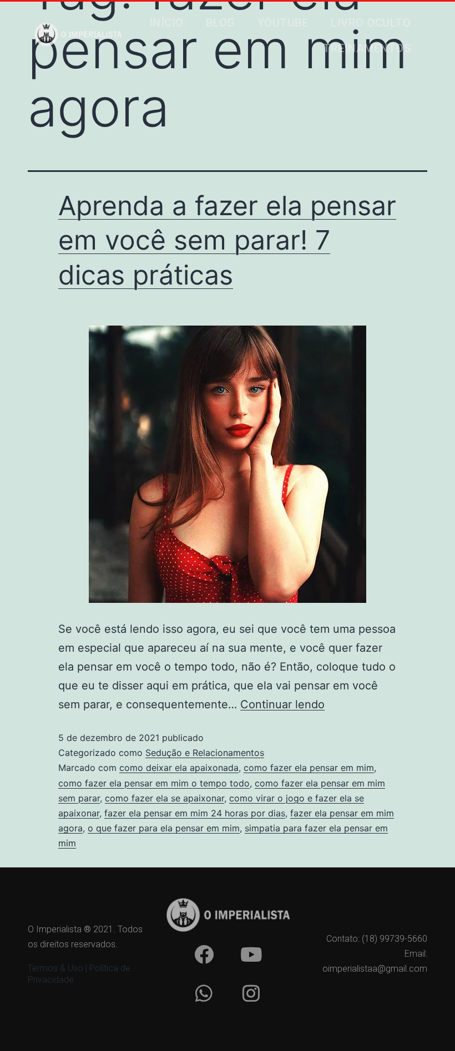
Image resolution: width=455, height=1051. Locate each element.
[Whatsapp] (203, 992)
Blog (220, 22)
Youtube (283, 22)
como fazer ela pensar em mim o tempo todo (154, 783)
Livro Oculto (371, 22)
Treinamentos (367, 48)
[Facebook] (203, 954)
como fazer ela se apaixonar (164, 798)
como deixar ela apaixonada (179, 767)
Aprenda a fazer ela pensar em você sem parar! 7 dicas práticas (227, 240)
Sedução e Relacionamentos (204, 752)
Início (166, 22)
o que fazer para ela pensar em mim (164, 828)
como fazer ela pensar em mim (309, 767)
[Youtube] (250, 954)
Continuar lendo (282, 704)
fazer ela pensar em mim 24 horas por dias (194, 813)
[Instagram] (250, 992)
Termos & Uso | (58, 968)
